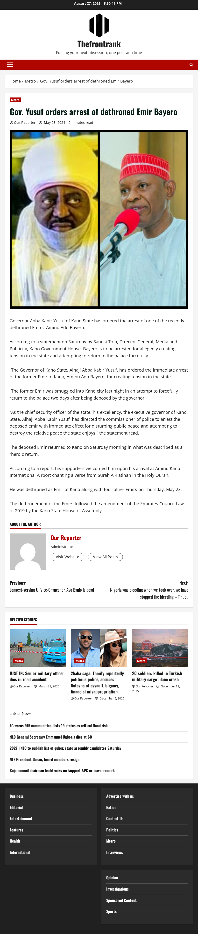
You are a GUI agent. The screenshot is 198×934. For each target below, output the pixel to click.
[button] (10, 65)
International (20, 852)
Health (15, 841)
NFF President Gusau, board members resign (44, 759)
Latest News (21, 713)
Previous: (52, 586)
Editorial (16, 807)
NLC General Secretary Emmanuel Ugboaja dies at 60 (51, 737)
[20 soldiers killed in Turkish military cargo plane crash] (160, 648)
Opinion (112, 877)
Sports (111, 911)
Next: (149, 590)
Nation (111, 807)
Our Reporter (24, 122)
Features (16, 830)
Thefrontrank (99, 43)
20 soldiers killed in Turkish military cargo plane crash (157, 676)
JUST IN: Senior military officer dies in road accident (37, 676)
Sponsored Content (121, 900)
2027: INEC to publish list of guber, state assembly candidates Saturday (65, 748)
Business (17, 796)
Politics (112, 830)
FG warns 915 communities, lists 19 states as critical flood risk (59, 725)
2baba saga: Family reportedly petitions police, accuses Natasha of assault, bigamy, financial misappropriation (97, 682)
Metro (15, 100)
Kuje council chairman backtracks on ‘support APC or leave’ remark (62, 770)
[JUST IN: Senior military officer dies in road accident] (38, 648)
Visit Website (67, 557)
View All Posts (105, 557)
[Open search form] (191, 64)
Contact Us (114, 818)
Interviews (114, 852)
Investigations (117, 889)
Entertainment (21, 818)
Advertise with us (120, 796)
